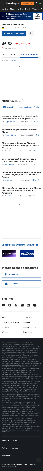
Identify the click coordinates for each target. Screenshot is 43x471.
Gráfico (13, 54)
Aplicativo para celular (10, 322)
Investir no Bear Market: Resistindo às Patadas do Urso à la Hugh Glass (20, 117)
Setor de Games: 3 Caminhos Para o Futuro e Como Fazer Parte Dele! (19, 160)
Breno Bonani (9, 164)
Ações (5, 9)
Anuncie (26, 322)
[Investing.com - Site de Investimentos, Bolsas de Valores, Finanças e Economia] (13, 3)
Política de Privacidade (10, 448)
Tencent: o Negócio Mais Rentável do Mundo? (20, 130)
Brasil (27, 9)
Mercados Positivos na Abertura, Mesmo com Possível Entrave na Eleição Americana (21, 190)
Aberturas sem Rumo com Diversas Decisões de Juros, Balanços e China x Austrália (20, 145)
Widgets (5, 332)
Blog (3, 317)
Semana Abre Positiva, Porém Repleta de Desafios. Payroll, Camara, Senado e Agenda (21, 174)
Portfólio (5, 327)
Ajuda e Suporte (29, 327)
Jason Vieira (9, 151)
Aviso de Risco (7, 456)
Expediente (27, 332)
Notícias (5, 60)
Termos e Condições (9, 440)
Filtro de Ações (16, 9)
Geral (4, 54)
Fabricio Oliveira (10, 135)
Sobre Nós (27, 317)
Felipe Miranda (10, 122)
